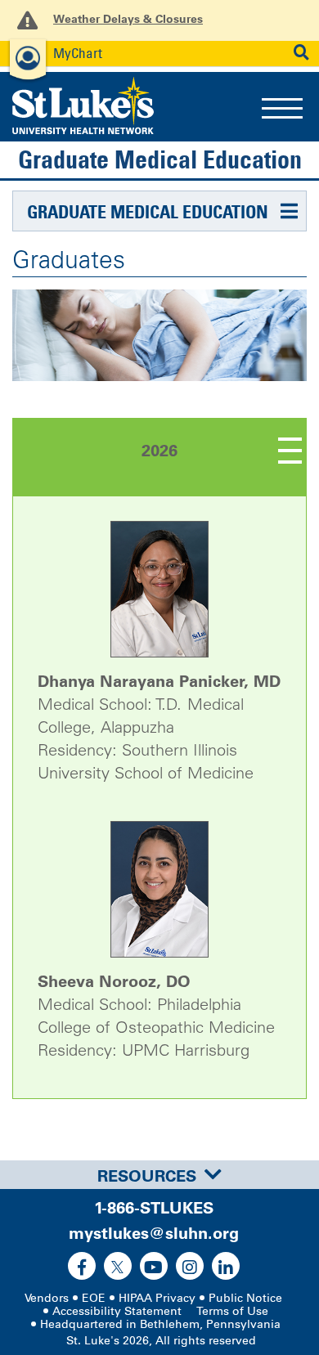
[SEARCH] (301, 52)
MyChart (77, 52)
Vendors (47, 1298)
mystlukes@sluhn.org (154, 1233)
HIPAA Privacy (157, 1298)
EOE (94, 1298)
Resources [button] (146, 1176)
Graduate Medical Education (160, 159)
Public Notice (245, 1298)
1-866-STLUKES (153, 1208)
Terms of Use (232, 1311)
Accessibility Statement (117, 1311)
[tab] (159, 1174)
